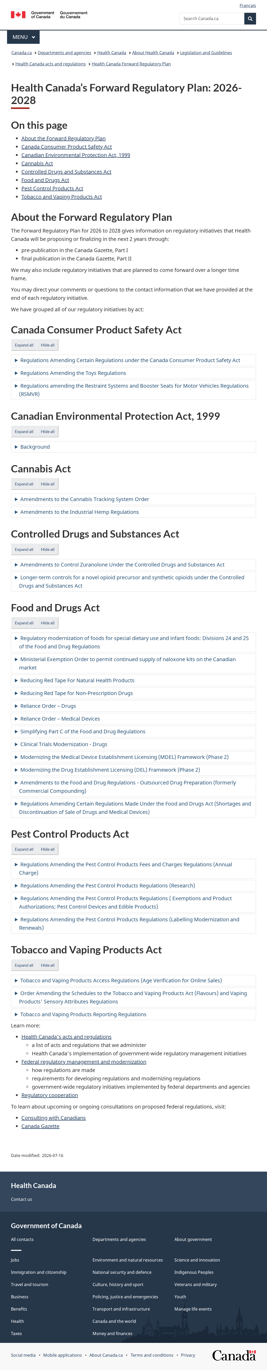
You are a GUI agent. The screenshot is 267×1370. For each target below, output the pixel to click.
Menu (21, 36)
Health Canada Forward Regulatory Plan (131, 64)
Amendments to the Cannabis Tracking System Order (84, 499)
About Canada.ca (106, 1355)
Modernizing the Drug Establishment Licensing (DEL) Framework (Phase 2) (110, 769)
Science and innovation (197, 1260)
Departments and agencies (64, 53)
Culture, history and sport (118, 1284)
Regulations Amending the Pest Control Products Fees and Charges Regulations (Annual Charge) (125, 868)
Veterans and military (195, 1284)
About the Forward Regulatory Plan (63, 138)
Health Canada (111, 53)
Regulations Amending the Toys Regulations (73, 372)
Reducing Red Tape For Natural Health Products (77, 680)
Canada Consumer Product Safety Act (66, 146)
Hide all (47, 344)
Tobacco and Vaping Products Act (61, 196)
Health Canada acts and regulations (50, 64)
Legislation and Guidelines (206, 53)
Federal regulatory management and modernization (83, 1061)
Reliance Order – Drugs (48, 705)
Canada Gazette (40, 1126)
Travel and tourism (29, 1284)
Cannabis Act (37, 163)
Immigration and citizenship (38, 1272)
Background (35, 446)
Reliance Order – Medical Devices (60, 718)
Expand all (24, 344)
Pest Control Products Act (52, 188)
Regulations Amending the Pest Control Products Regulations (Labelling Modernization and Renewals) (129, 923)
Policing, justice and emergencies (125, 1297)
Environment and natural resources (128, 1260)
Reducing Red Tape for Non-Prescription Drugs (76, 693)
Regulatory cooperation (49, 1095)
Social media (23, 1355)
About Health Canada (153, 53)
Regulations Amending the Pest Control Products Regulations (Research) (107, 885)
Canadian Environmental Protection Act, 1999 (75, 155)
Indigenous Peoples (194, 1272)
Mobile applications (62, 1355)
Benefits (19, 1309)
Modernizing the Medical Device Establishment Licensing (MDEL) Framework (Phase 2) (124, 756)
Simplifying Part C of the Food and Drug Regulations (82, 731)
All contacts (22, 1239)
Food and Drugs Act (45, 180)
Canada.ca (21, 53)
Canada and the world (114, 1321)
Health (17, 1321)
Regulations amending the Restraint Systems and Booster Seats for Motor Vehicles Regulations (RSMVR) (134, 390)
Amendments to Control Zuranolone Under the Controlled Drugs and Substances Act (122, 564)
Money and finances (112, 1333)
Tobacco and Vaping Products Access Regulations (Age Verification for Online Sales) (121, 980)
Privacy (188, 1355)
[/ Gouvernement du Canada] (49, 15)
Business (19, 1297)
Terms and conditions (152, 1355)
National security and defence (122, 1272)
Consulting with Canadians (53, 1117)
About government (193, 1239)
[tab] (133, 360)
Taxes (16, 1333)
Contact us (21, 1199)
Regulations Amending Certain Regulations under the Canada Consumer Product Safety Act (130, 360)
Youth (180, 1297)
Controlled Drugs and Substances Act (66, 171)
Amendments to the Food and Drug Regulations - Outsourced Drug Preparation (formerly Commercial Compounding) (127, 786)
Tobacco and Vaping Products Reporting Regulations (83, 1014)
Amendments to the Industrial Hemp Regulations (79, 511)
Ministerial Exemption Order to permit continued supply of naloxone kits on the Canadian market (127, 663)
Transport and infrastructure (121, 1309)
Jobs (15, 1260)
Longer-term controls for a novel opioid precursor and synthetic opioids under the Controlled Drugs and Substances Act (131, 581)
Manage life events (193, 1309)
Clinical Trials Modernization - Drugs (63, 744)
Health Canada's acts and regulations (66, 1036)
